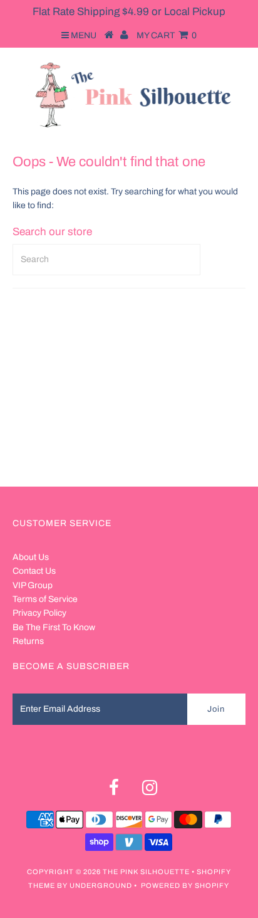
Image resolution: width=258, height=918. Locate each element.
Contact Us (34, 571)
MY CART (167, 35)
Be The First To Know (54, 627)
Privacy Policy (39, 613)
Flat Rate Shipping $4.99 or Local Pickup (129, 12)
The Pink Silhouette (146, 871)
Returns (28, 641)
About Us (31, 557)
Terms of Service (45, 599)
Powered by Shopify (185, 885)
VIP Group (33, 585)
